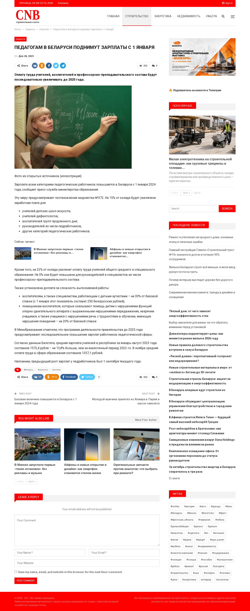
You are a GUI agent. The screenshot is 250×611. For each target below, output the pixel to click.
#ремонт (189, 566)
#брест (222, 513)
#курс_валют (217, 539)
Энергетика (162, 16)
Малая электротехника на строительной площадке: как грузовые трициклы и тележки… (200, 163)
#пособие (206, 559)
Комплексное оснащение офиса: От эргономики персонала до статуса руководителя (194, 456)
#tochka (175, 506)
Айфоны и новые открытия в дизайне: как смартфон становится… (130, 252)
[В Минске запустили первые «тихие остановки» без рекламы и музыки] (22, 253)
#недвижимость (207, 546)
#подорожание (220, 553)
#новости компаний (182, 553)
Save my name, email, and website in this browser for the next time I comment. (70, 572)
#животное (177, 533)
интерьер (206, 579)
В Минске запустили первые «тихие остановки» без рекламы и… (58, 250)
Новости (20, 39)
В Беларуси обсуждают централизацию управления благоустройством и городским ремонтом (200, 406)
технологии (222, 579)
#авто (202, 506)
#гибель (219, 519)
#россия (203, 566)
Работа (211, 16)
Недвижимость (188, 16)
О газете (174, 478)
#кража (187, 539)
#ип (206, 533)
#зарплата (43, 370)
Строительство (136, 16)
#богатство (207, 513)
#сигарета (218, 566)
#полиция (176, 559)
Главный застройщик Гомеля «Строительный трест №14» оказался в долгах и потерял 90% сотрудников (201, 254)
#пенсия (202, 553)
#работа (175, 566)
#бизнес (191, 513)
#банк (228, 506)
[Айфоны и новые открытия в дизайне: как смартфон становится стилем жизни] (98, 253)
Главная (113, 16)
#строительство (179, 573)
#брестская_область (182, 519)
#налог (189, 546)
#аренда (215, 506)
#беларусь (28, 370)
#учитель (56, 370)
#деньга (198, 526)
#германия (204, 519)
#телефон (209, 573)
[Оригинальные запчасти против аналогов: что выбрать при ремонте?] (136, 444)
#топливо (225, 573)
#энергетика (189, 579)
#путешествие (225, 559)
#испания (218, 533)
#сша (196, 573)
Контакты (63, 3)
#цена (174, 579)
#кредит (200, 539)
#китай (174, 539)
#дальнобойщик (180, 526)
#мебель (175, 546)
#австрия (189, 506)
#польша (191, 559)
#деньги (212, 526)
